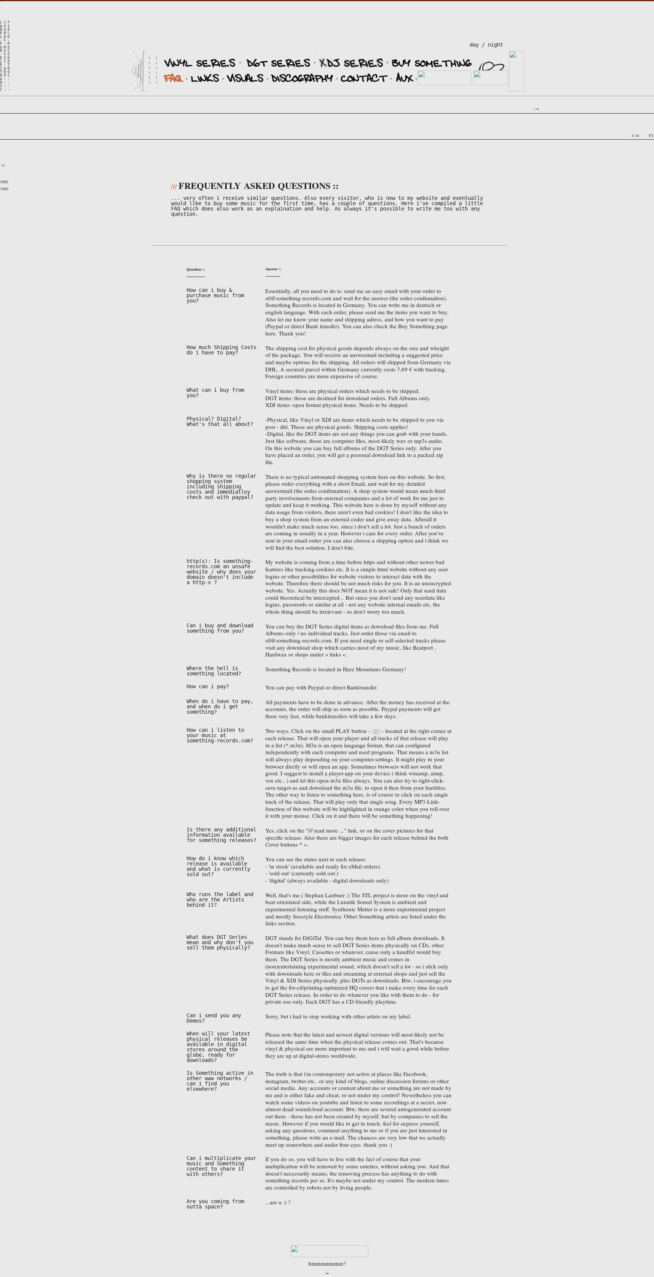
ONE (4, 181)
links (334, 654)
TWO (4, 189)
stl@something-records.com (298, 298)
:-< (536, 108)
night (498, 45)
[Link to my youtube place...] (645, 135)
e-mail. (338, 1137)
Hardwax (276, 654)
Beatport (423, 647)
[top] (329, 1255)
